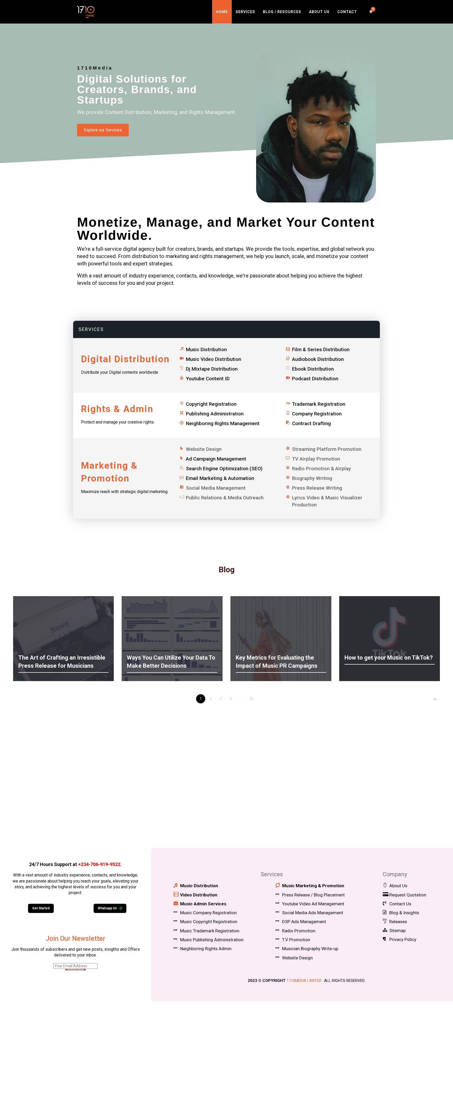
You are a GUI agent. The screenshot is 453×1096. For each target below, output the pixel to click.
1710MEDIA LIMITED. (304, 980)
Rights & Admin (117, 409)
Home (222, 12)
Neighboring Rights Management (223, 423)
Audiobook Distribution (318, 359)
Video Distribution (198, 894)
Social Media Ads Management (312, 912)
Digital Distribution (125, 359)
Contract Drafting (311, 423)
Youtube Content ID (208, 379)
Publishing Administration (215, 414)
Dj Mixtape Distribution (212, 369)
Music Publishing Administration (212, 939)
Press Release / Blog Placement (313, 894)
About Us (319, 12)
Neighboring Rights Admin (205, 948)
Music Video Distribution (213, 359)
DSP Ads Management (304, 921)
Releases (398, 921)
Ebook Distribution (313, 369)
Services (245, 12)
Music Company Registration (208, 912)
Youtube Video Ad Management (313, 903)
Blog (227, 569)
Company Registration (317, 414)
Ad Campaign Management (216, 459)
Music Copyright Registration (208, 921)
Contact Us (400, 903)
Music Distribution (206, 349)
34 (251, 699)
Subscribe (75, 969)
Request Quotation (407, 894)
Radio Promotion (298, 930)
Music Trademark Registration (209, 930)
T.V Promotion (296, 939)
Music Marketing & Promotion (313, 885)
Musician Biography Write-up (310, 948)
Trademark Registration (318, 404)
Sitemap (397, 930)
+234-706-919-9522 (99, 864)
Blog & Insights (404, 912)
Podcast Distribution (315, 379)
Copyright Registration (211, 404)
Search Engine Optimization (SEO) (224, 469)
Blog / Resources (282, 12)
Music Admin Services (203, 903)
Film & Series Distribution (320, 349)
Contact (347, 12)
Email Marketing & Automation (220, 478)
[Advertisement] (226, 798)
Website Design (297, 957)
